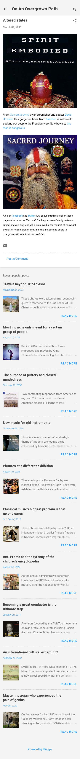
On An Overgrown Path (35, 9)
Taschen (51, 119)
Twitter (31, 215)
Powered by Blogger (40, 749)
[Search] (75, 10)
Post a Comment (17, 258)
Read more (69, 316)
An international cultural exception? (30, 652)
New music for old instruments (26, 423)
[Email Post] (5, 247)
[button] (75, 21)
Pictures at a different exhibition (28, 466)
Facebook (17, 215)
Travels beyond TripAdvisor (24, 284)
